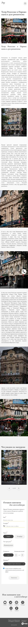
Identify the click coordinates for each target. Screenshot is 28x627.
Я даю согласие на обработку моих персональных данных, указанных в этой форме (14, 570)
